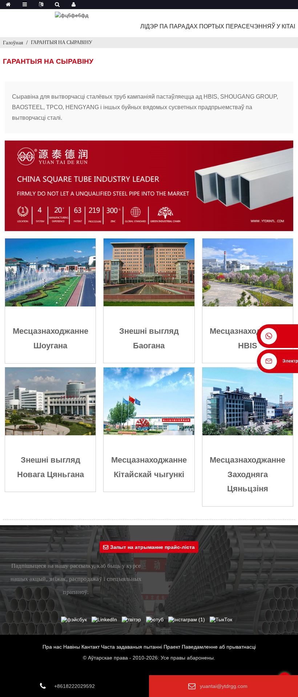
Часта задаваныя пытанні (131, 647)
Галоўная (13, 42)
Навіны (71, 647)
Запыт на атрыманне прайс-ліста (152, 547)
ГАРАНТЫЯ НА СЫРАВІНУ (61, 42)
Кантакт (90, 647)
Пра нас (52, 647)
